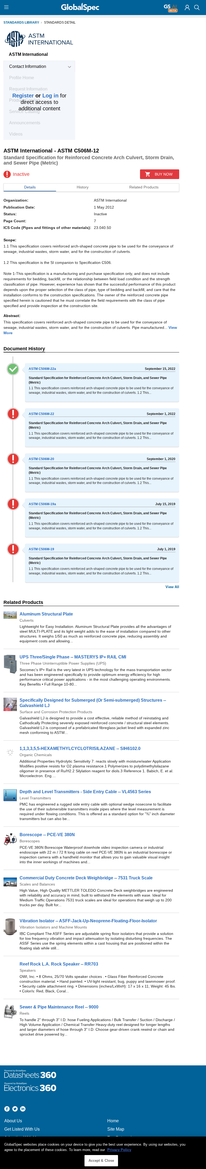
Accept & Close (101, 1161)
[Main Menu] (7, 7)
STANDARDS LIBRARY (21, 22)
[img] (187, 7)
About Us (13, 1121)
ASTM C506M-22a (42, 369)
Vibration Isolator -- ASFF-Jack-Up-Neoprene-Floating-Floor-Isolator (88, 921)
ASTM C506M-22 (41, 414)
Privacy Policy (119, 1150)
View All (172, 587)
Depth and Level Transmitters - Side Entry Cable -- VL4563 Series (85, 791)
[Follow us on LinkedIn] (22, 1109)
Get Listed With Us (22, 1129)
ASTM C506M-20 (41, 459)
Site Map (115, 1129)
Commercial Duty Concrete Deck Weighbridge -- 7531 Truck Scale (86, 878)
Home (113, 1121)
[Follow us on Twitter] (15, 1109)
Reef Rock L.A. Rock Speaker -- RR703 (59, 964)
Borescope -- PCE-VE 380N (47, 834)
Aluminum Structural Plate (46, 614)
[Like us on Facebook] (7, 1109)
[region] (103, 1153)
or (35, 96)
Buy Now (163, 174)
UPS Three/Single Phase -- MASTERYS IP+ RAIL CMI (73, 657)
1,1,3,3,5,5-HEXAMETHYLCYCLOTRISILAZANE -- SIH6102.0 (80, 748)
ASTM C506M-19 (41, 549)
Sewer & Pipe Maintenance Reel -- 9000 (59, 1007)
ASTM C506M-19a (42, 504)
